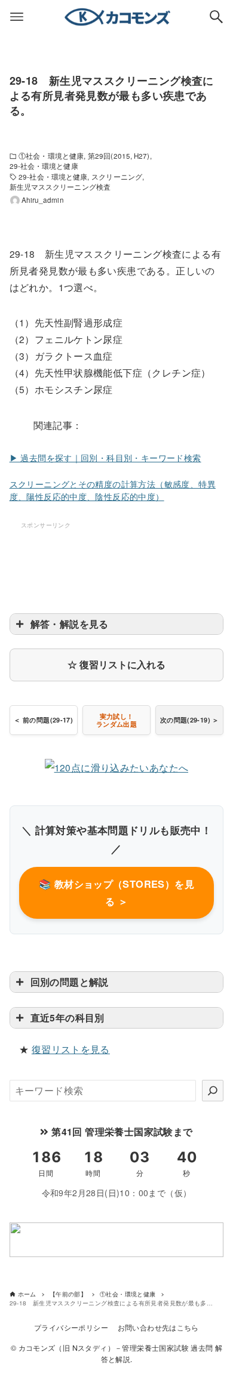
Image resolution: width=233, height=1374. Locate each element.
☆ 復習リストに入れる (116, 664)
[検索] (212, 1090)
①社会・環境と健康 (51, 155)
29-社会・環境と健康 (44, 166)
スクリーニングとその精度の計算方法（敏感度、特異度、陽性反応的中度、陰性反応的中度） (113, 490)
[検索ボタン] (216, 17)
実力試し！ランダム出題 (116, 720)
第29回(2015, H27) (119, 155)
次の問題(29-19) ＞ (189, 719)
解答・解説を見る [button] (69, 624)
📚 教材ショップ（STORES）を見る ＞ (116, 892)
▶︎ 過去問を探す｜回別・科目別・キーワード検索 (105, 458)
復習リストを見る (71, 1049)
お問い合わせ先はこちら (158, 1327)
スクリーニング (116, 176)
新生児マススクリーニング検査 (60, 187)
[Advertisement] (116, 561)
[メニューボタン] (17, 17)
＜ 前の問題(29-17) (43, 719)
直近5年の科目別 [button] (67, 1017)
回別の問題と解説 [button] (69, 982)
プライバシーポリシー (71, 1327)
